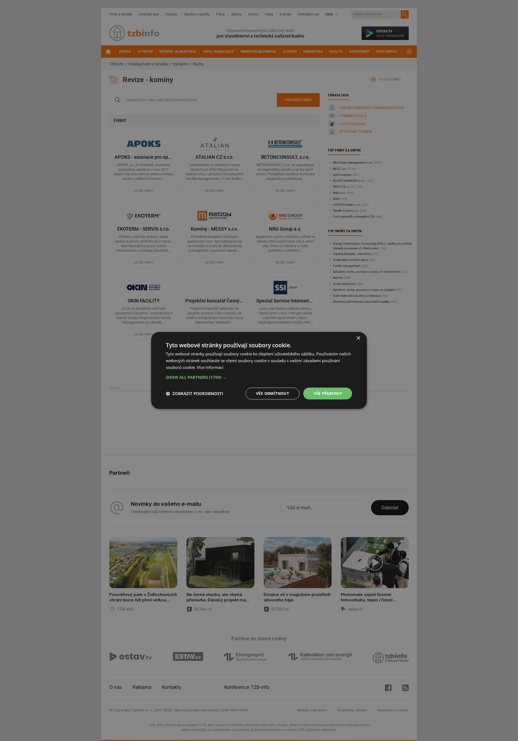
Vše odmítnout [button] (272, 393)
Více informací (210, 367)
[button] (259, 377)
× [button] (358, 338)
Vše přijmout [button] (327, 393)
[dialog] (259, 370)
